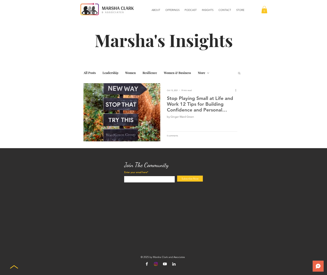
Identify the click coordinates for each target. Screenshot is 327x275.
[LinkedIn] (174, 264)
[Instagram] (155, 264)
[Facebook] (146, 264)
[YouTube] (164, 264)
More (201, 73)
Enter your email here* (136, 172)
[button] (156, 10)
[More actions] (237, 90)
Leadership (110, 73)
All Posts (89, 73)
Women (130, 73)
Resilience (150, 73)
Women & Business (177, 73)
